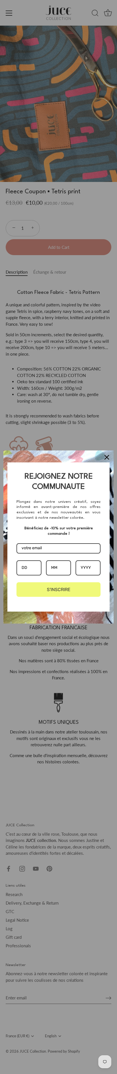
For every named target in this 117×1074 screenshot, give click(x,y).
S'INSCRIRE (58, 589)
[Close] (107, 457)
